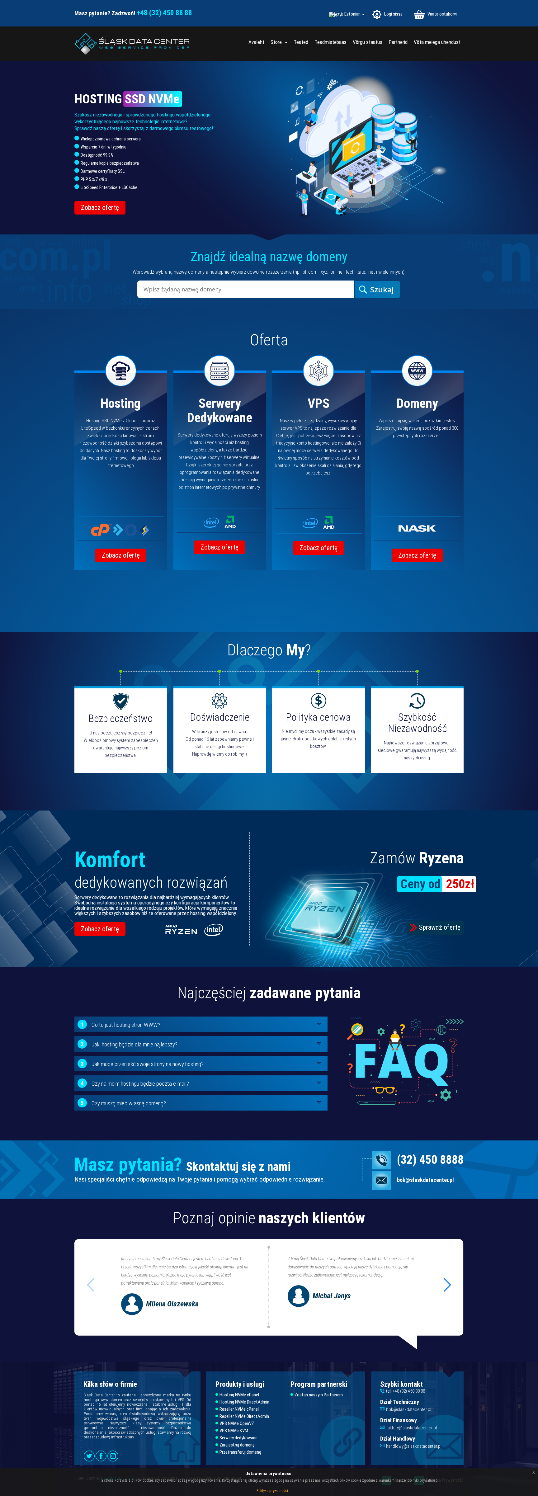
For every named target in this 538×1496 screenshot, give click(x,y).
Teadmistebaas (330, 42)
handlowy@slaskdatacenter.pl (413, 1446)
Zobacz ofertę (100, 207)
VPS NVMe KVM (233, 1430)
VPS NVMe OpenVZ (236, 1423)
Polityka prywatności (272, 1491)
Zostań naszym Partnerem (319, 1395)
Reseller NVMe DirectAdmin (244, 1416)
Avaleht (256, 42)
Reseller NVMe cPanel (239, 1409)
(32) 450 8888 (430, 1160)
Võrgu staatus (367, 42)
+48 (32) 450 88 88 (164, 13)
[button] (447, 1285)
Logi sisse (393, 14)
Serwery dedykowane (238, 1438)
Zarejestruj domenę (237, 1445)
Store (277, 42)
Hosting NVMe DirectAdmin (244, 1402)
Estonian (352, 14)
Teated (301, 42)
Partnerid (398, 42)
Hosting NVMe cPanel (239, 1395)
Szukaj (382, 289)
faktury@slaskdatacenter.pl (411, 1428)
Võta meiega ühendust (437, 42)
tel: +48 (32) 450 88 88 (405, 1391)
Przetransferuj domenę (240, 1452)
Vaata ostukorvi (442, 14)
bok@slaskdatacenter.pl (425, 1180)
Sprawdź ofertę (439, 927)
